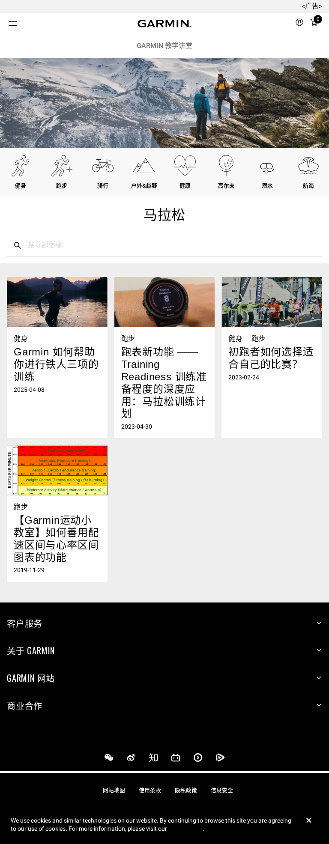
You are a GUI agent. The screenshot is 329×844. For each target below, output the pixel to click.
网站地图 (114, 790)
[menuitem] (299, 23)
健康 (185, 185)
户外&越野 (144, 185)
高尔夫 (226, 185)
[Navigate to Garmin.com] (164, 23)
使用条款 (150, 790)
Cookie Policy (185, 828)
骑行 (102, 185)
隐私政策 (186, 790)
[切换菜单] (5, 21)
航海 (308, 185)
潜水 (267, 185)
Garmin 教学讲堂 (164, 46)
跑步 (61, 185)
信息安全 (222, 790)
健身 (20, 185)
